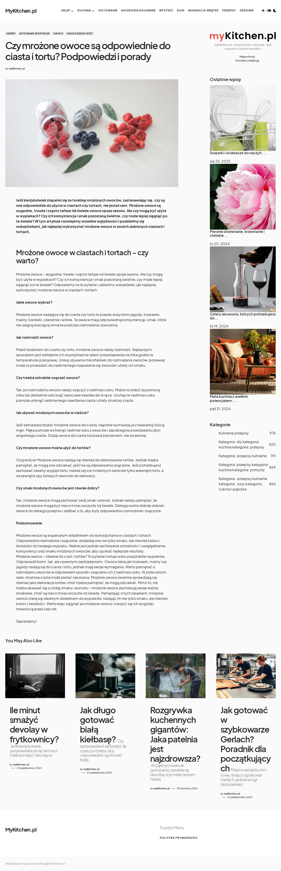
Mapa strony (247, 56)
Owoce (58, 33)
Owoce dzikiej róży (80, 33)
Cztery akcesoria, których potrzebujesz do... (243, 316)
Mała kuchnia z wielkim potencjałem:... (229, 398)
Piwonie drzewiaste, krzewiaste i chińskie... (237, 233)
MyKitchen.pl (20, 10)
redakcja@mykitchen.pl (50, 863)
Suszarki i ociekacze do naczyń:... (238, 152)
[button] (269, 10)
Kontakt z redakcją (247, 60)
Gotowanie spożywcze (34, 33)
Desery (11, 33)
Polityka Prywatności (179, 837)
